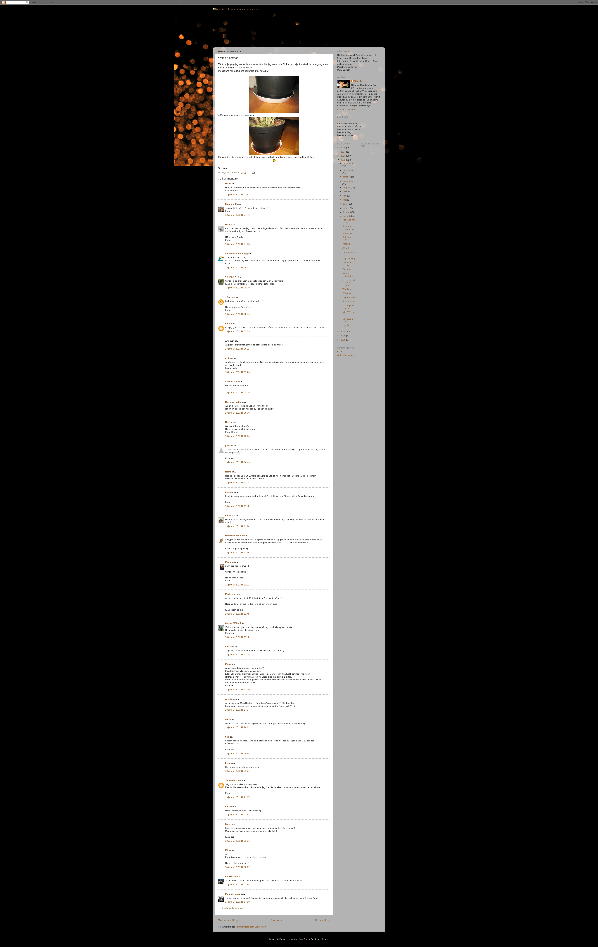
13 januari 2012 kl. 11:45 (237, 614)
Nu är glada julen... (348, 306)
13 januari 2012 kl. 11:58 (237, 637)
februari (347, 212)
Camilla (358, 81)
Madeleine (230, 594)
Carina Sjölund (233, 623)
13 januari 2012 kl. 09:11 (237, 349)
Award (345, 248)
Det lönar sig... (346, 238)
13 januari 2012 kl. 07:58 (237, 244)
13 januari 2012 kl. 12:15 (237, 654)
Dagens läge (348, 297)
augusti (347, 187)
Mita (227, 664)
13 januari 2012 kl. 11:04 (237, 483)
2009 (343, 340)
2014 (343, 152)
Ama (283, 157)
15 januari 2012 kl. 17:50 (237, 902)
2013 (343, 156)
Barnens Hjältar (233, 402)
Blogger (324, 939)
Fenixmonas (231, 876)
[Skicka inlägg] (253, 172)
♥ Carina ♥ (230, 277)
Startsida (276, 920)
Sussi (228, 824)
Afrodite (229, 699)
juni (345, 196)
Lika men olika (346, 263)
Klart (340, 351)
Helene (229, 422)
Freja (227, 763)
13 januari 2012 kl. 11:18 (237, 552)
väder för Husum (345, 355)
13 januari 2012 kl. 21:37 (237, 797)
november (348, 170)
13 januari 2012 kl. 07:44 (237, 195)
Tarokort (346, 269)
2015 (343, 147)
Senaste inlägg (228, 920)
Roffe (228, 472)
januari (346, 216)
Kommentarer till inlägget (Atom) (251, 927)
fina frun (229, 646)
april (345, 204)
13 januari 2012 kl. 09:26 (237, 372)
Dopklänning (348, 258)
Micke (228, 850)
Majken (229, 562)
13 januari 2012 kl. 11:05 (237, 506)
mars (346, 208)
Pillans (228, 323)
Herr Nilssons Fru (234, 536)
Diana (228, 183)
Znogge (229, 492)
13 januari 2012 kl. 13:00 (237, 689)
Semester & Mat (233, 780)
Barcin (307, 939)
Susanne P (231, 204)
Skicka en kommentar (232, 908)
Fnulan (229, 807)
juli (344, 191)
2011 (343, 332)
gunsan (229, 445)
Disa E (228, 224)
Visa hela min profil (346, 109)
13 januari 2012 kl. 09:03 (237, 331)
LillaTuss (230, 515)
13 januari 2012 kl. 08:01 (237, 267)
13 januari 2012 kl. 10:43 (237, 462)
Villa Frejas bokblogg (236, 253)
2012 (343, 160)
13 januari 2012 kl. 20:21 (237, 727)
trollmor (229, 358)
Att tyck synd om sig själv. (348, 282)
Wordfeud (347, 289)
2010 (343, 336)
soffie (228, 719)
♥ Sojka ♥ (230, 297)
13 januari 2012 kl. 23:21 (237, 841)
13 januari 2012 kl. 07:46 (237, 215)
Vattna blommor (348, 274)
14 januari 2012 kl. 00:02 (237, 867)
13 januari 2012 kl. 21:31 (237, 771)
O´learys (346, 293)
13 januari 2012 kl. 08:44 (237, 314)
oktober (347, 177)
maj (345, 200)
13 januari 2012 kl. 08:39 (237, 288)
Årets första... (349, 301)
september (348, 181)
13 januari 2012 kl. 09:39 (237, 413)
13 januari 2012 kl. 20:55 (237, 753)
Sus (227, 737)
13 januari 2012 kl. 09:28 (237, 392)
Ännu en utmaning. (348, 227)
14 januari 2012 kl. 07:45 (237, 884)
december (348, 163)
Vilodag (346, 244)
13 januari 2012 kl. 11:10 (237, 526)
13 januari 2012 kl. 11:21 (237, 585)
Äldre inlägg (322, 920)
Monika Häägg (232, 894)
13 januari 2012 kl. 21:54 (237, 814)
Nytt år (345, 325)
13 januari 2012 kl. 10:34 (237, 436)
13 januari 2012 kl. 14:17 (237, 710)
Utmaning (347, 233)
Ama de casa (232, 381)
